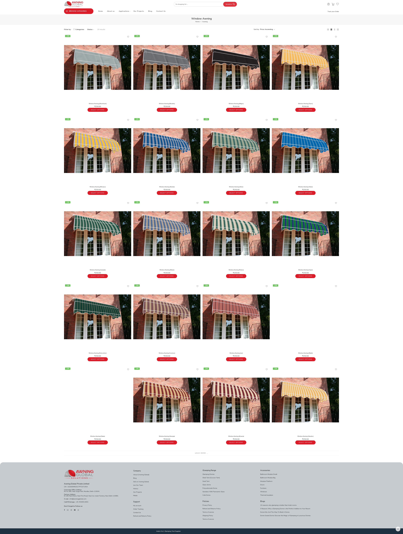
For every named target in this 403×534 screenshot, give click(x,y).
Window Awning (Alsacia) (236, 436)
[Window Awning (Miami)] (166, 233)
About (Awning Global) (141, 475)
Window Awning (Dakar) (97, 436)
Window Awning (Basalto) (167, 103)
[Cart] (333, 4)
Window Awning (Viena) (305, 187)
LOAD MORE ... (201, 453)
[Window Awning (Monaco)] (97, 150)
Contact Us (161, 11)
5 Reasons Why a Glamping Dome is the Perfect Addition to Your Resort (285, 509)
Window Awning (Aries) (236, 187)
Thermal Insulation (266, 495)
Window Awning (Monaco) (98, 187)
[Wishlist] (128, 37)
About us (111, 11)
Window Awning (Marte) (305, 353)
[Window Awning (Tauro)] (305, 67)
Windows (263, 492)
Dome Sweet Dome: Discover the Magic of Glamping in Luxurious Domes (285, 515)
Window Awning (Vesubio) (305, 436)
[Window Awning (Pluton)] (236, 233)
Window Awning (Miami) (167, 270)
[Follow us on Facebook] (64, 510)
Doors (262, 485)
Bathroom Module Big (267, 478)
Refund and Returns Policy (142, 516)
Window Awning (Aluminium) (98, 103)
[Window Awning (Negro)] (236, 67)
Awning (205, 21)
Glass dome (207, 485)
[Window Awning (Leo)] (236, 316)
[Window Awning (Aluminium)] (97, 67)
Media (135, 495)
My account (137, 506)
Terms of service (208, 512)
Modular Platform (266, 481)
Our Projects (138, 11)
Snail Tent (206, 481)
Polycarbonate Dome (210, 488)
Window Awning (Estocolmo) (98, 353)
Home (100, 11)
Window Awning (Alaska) (167, 187)
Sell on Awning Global (141, 482)
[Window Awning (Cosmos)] (166, 316)
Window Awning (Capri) (305, 270)
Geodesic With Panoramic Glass (214, 492)
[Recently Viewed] (398, 529)
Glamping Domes (209, 474)
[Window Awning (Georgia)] (166, 400)
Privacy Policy (207, 505)
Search (229, 4)
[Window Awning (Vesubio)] (305, 400)
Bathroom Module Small (268, 474)
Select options (97, 110)
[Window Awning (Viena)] (305, 150)
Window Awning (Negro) (236, 103)
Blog (150, 11)
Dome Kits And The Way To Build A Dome (274, 512)
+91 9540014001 (81, 502)
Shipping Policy (208, 515)
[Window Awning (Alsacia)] (236, 400)
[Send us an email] (68, 510)
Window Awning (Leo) (236, 353)
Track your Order (333, 11)
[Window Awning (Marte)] (305, 316)
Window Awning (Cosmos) (167, 353)
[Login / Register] (328, 4)
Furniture (263, 488)
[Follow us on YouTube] (75, 510)
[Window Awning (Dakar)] (97, 400)
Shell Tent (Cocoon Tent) (211, 478)
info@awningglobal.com (77, 499)
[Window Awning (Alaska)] (166, 150)
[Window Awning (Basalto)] (166, 67)
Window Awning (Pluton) (236, 270)
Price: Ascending (266, 29)
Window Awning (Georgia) (167, 436)
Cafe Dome (206, 495)
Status (89, 29)
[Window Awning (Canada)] (97, 233)
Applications (124, 11)
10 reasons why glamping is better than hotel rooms (278, 505)
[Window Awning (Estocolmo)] (97, 316)
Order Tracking (138, 509)
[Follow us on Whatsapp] (78, 510)
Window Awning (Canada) (98, 270)
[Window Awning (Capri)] (305, 233)
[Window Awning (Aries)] (236, 150)
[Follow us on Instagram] (71, 510)
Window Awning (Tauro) (305, 103)
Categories (79, 29)
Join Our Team (138, 485)
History (135, 489)
